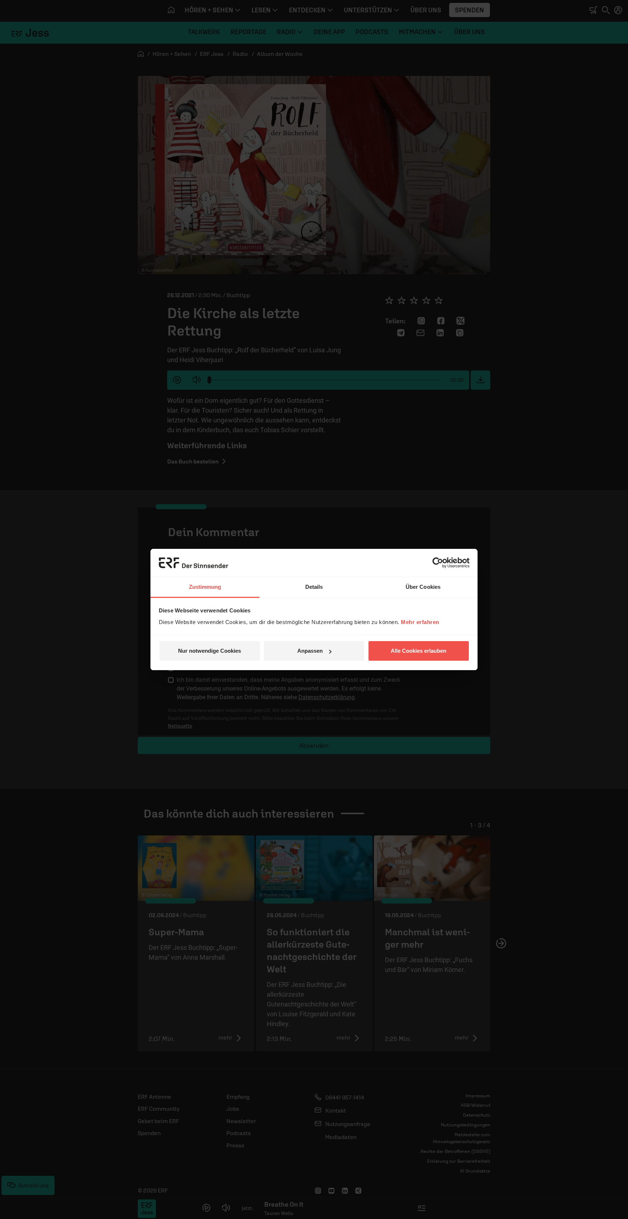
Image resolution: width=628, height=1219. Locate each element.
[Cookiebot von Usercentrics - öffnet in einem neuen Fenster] (438, 562)
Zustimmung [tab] (205, 587)
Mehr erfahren (420, 622)
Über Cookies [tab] (423, 587)
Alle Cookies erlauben (418, 651)
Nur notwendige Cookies (209, 651)
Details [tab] (314, 587)
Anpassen (310, 651)
